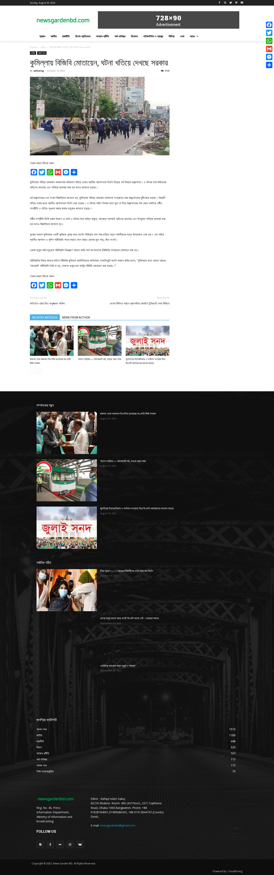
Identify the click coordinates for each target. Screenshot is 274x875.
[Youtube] (241, 3)
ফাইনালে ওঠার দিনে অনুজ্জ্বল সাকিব (47, 303)
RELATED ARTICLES (44, 317)
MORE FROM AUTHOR (76, 317)
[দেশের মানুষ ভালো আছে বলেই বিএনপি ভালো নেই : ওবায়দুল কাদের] (67, 637)
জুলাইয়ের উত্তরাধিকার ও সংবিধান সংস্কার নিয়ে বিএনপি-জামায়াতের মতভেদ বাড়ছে (137, 508)
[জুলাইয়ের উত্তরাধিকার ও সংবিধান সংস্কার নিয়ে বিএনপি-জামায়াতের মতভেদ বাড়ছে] (147, 341)
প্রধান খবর (41, 53)
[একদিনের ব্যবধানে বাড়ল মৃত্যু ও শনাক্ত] (67, 685)
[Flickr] (60, 844)
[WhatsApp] (269, 41)
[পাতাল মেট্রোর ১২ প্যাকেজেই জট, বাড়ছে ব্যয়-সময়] (100, 341)
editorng (38, 70)
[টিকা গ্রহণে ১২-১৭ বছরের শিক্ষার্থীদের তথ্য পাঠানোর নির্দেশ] (67, 590)
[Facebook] (219, 3)
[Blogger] (40, 844)
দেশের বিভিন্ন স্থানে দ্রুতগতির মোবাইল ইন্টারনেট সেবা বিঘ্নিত (139, 303)
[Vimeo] (236, 3)
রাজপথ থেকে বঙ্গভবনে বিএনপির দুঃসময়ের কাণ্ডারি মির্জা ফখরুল (128, 413)
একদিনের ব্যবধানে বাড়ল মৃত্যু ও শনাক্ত (117, 665)
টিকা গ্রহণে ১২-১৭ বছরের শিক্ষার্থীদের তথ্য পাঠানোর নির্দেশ (126, 571)
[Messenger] (269, 57)
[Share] (269, 65)
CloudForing (235, 871)
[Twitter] (230, 3)
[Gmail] (269, 49)
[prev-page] (32, 371)
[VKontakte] (80, 844)
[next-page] (38, 371)
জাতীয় (43, 47)
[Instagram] (225, 3)
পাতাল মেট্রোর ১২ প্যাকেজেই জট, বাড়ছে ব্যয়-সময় (99, 359)
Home (33, 47)
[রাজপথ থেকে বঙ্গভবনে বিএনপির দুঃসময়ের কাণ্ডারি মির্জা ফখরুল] (52, 341)
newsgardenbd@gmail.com (117, 825)
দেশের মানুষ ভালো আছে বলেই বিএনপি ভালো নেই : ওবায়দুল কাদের (129, 618)
